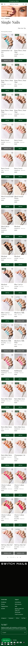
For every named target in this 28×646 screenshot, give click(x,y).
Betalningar (17, 612)
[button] (6, 640)
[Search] (4, 4)
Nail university (18, 604)
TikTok (17, 618)
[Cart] (26, 4)
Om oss (3, 604)
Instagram (3, 618)
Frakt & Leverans (19, 614)
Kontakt (3, 608)
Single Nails (7, 18)
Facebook (11, 618)
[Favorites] (23, 4)
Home (2, 18)
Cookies (15, 640)
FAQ (16, 606)
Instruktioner (18, 602)
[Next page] (20, 557)
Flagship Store (4, 606)
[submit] (25, 632)
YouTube (23, 618)
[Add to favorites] (12, 35)
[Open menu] (2, 4)
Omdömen (3, 602)
